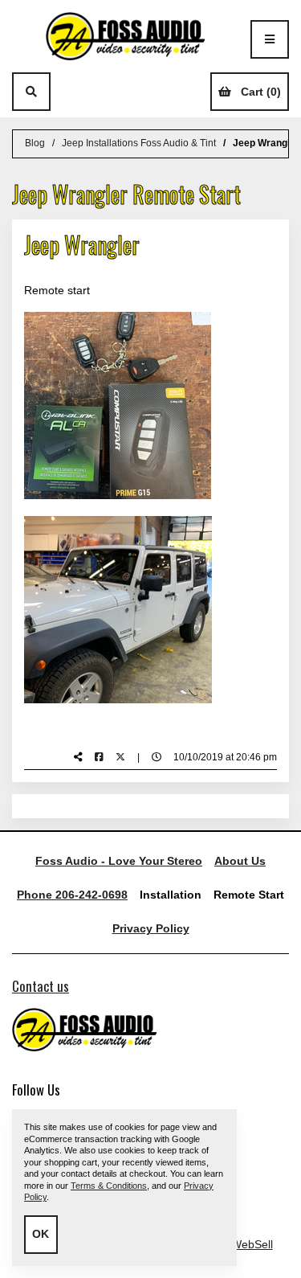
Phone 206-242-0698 (72, 894)
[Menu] (269, 39)
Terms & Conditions (109, 1185)
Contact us (40, 986)
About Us (240, 860)
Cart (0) (261, 91)
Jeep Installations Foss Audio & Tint (139, 143)
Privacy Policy (150, 928)
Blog (35, 143)
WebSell (252, 1244)
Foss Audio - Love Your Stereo (118, 860)
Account (70, 91)
